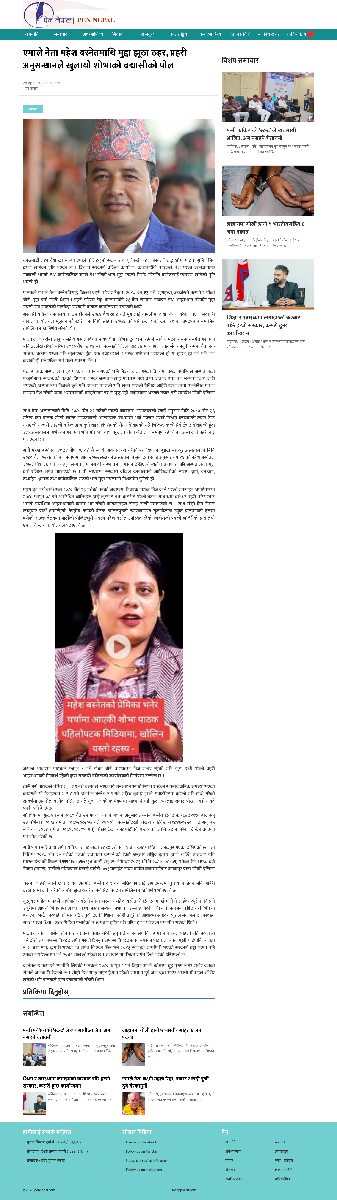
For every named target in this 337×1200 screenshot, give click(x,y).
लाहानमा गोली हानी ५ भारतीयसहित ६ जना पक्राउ (266, 228)
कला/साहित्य (210, 34)
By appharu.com (184, 1190)
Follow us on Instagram (144, 1170)
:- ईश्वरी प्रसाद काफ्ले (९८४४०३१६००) (57, 1151)
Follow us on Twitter (142, 1151)
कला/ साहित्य (284, 1161)
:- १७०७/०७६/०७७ (54, 1142)
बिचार (117, 34)
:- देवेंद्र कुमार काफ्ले (46, 1161)
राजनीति (32, 34)
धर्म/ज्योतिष (296, 34)
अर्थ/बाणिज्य (93, 34)
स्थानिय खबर (268, 34)
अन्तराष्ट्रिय (178, 34)
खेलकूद (147, 34)
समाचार (60, 34)
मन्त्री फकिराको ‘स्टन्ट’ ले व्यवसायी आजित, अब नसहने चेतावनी (261, 134)
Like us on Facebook (141, 1142)
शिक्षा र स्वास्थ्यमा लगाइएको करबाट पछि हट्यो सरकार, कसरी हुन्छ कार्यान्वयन (264, 325)
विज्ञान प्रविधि (239, 34)
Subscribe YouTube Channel (146, 1161)
